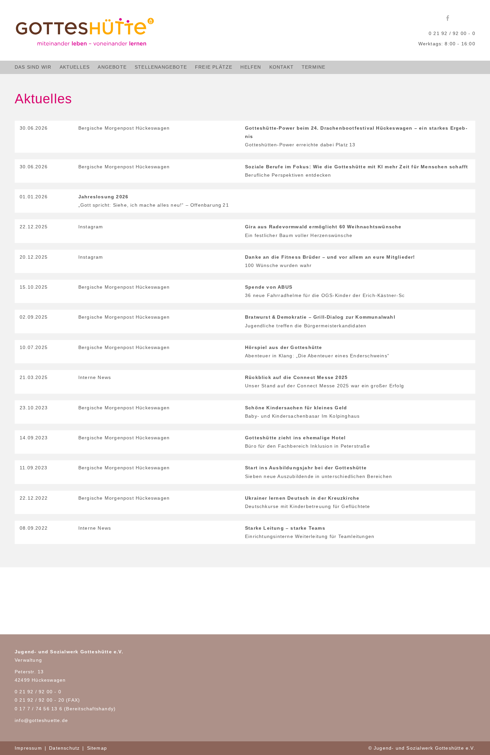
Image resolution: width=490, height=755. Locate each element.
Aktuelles (75, 67)
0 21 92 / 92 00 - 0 (452, 33)
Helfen (250, 67)
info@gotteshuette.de (41, 720)
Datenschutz (64, 748)
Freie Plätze (213, 67)
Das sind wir (33, 67)
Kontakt (281, 67)
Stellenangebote (161, 67)
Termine (313, 67)
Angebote (112, 67)
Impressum (28, 748)
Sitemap (97, 748)
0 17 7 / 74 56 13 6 (38, 708)
